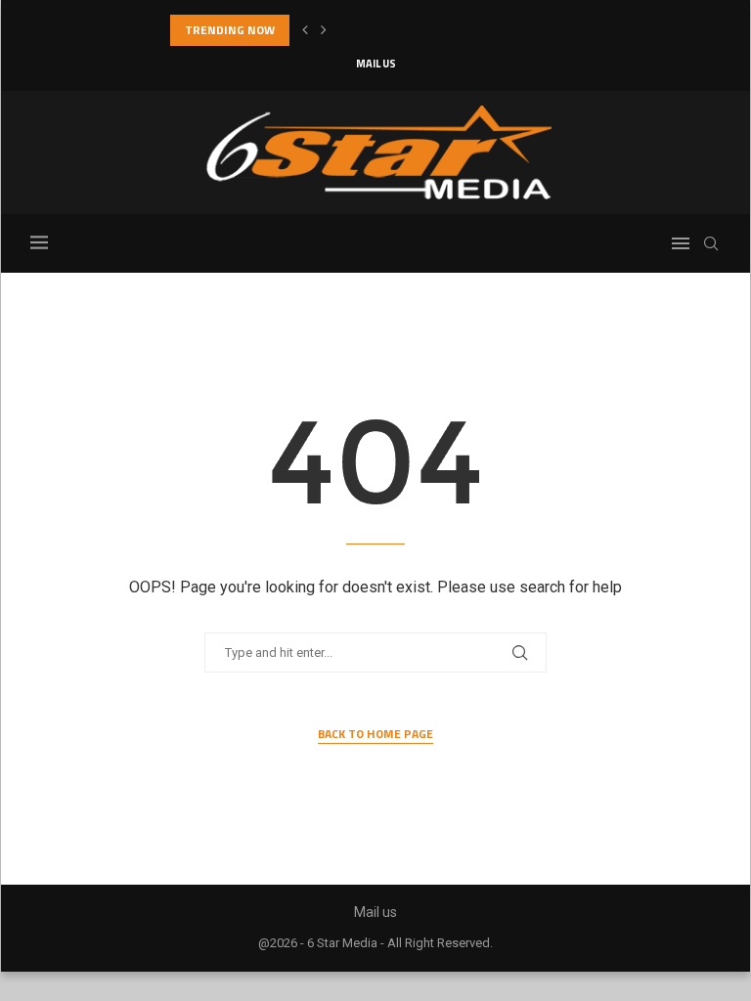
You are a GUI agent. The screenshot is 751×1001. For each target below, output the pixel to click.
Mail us (376, 63)
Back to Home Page (375, 734)
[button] (305, 30)
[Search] (711, 243)
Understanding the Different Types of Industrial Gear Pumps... (346, 30)
